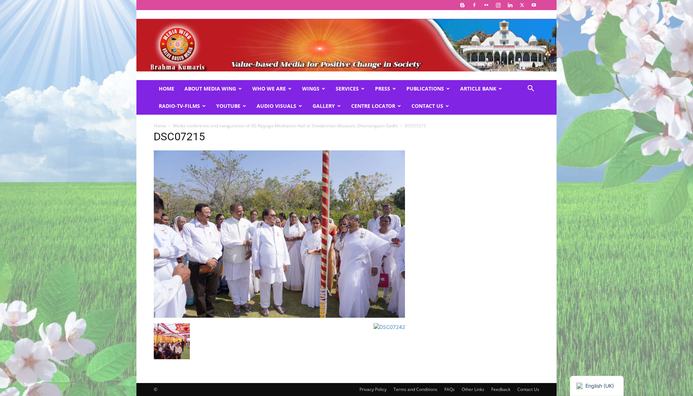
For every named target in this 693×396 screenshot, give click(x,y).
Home (166, 88)
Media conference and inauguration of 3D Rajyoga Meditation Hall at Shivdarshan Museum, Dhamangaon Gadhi (285, 126)
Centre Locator (373, 105)
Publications (425, 88)
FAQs (449, 389)
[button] (530, 89)
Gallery (324, 105)
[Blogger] (462, 5)
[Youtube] (533, 5)
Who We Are (269, 88)
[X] (522, 5)
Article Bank (478, 88)
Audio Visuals (276, 105)
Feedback (500, 389)
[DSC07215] (279, 316)
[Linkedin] (510, 5)
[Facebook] (474, 5)
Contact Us (427, 105)
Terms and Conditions (415, 389)
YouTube (228, 105)
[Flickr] (486, 5)
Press (382, 88)
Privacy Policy (373, 389)
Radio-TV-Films (179, 105)
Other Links (473, 389)
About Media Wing (210, 88)
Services (347, 88)
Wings (310, 88)
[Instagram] (498, 5)
